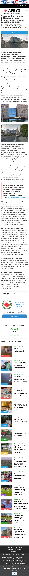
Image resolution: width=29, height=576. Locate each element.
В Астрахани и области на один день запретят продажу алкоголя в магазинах (20, 378)
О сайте (19, 547)
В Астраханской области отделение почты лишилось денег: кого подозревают (21, 392)
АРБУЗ (12, 11)
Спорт (3, 495)
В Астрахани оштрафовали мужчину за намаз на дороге (21, 349)
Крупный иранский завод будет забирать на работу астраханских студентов (20, 449)
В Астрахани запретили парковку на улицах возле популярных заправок (20, 434)
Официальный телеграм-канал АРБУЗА (19, 304)
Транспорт (4, 439)
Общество (14, 32)
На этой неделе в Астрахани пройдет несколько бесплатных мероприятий (20, 476)
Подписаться (14, 316)
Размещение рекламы (14, 549)
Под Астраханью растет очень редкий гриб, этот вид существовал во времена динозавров (20, 463)
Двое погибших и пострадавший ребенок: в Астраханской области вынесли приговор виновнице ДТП (20, 533)
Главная (10, 547)
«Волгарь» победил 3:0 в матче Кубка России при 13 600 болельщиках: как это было (19, 491)
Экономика (4, 453)
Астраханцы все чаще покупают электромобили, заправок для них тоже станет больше (20, 519)
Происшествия (5, 355)
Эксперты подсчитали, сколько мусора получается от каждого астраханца (20, 364)
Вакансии (14, 551)
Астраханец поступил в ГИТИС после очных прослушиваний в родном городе (20, 406)
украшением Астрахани (16, 197)
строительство (14, 335)
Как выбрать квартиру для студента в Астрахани (20, 419)
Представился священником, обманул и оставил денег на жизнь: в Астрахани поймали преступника (21, 505)
